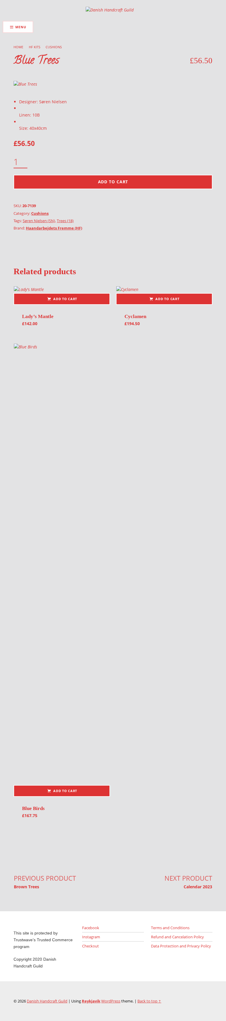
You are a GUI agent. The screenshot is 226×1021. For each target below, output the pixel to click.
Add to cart (113, 181)
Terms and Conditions (170, 927)
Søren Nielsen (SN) (39, 220)
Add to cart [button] (65, 299)
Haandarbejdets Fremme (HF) (54, 228)
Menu (20, 27)
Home (18, 47)
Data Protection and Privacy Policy (181, 946)
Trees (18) (65, 220)
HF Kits (34, 47)
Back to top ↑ (149, 1001)
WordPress (110, 1001)
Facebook (90, 927)
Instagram (91, 936)
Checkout (90, 946)
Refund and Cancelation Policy (177, 936)
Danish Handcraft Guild (47, 1001)
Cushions (54, 47)
